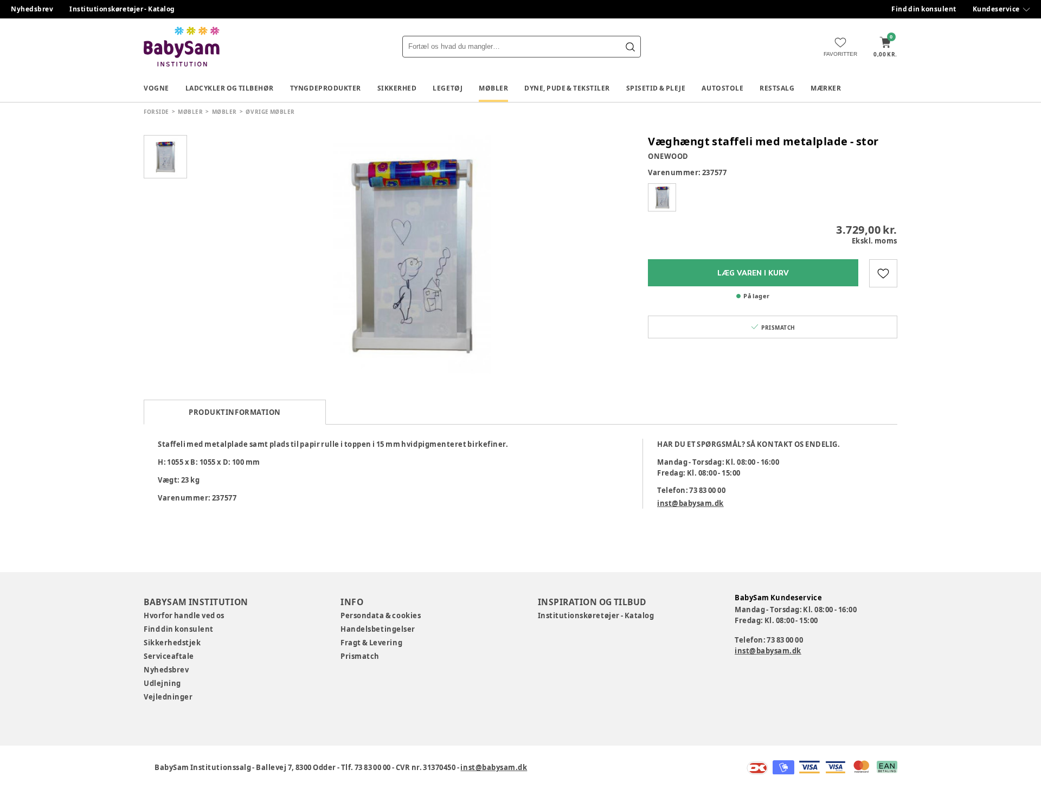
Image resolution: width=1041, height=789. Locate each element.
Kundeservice (996, 9)
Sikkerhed (397, 88)
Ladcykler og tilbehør (229, 88)
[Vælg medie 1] (165, 156)
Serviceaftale (169, 656)
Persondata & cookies (380, 615)
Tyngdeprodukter (325, 88)
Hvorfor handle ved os (184, 615)
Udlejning (162, 683)
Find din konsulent (923, 9)
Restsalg (777, 88)
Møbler (493, 88)
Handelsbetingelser (377, 629)
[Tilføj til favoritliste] (883, 273)
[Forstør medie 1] (412, 254)
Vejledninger (168, 697)
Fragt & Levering (371, 642)
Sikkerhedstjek (172, 642)
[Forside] (182, 47)
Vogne (156, 88)
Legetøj (447, 88)
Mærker (826, 88)
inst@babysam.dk (690, 503)
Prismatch (360, 656)
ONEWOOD (668, 156)
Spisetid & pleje (656, 88)
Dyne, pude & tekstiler (567, 88)
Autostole (722, 88)
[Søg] (630, 46)
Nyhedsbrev (32, 9)
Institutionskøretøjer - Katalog (122, 9)
